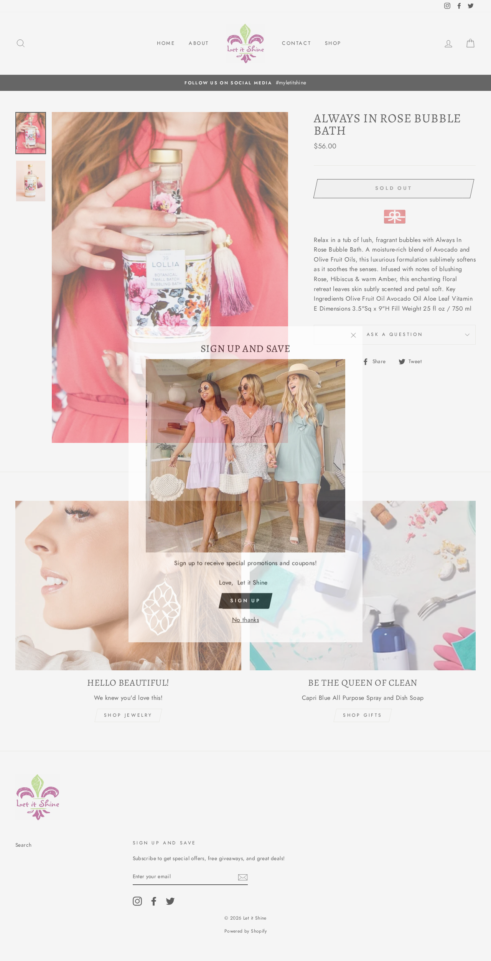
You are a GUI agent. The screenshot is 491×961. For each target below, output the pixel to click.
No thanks (245, 616)
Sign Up (245, 597)
